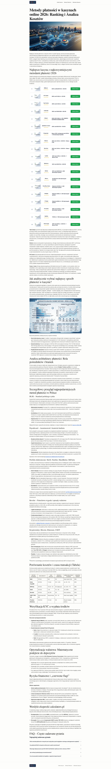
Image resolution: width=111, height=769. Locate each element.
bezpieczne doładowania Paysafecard (54, 456)
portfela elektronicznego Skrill (73, 492)
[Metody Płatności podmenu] (71, 2)
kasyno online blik (76, 425)
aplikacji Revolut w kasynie (43, 523)
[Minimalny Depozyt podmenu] (80, 2)
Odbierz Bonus (75, 88)
